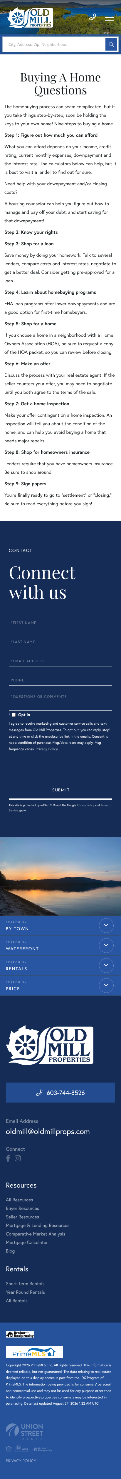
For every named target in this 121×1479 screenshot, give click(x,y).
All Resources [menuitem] (19, 1200)
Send (60, 791)
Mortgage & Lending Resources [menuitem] (37, 1225)
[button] (111, 44)
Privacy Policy (47, 749)
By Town (17, 929)
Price (13, 989)
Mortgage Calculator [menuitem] (27, 1242)
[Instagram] (18, 1158)
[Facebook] (8, 1158)
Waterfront (22, 949)
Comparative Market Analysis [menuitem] (35, 1234)
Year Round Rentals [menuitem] (25, 1292)
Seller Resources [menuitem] (22, 1217)
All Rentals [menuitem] (17, 1301)
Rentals (16, 969)
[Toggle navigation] (109, 18)
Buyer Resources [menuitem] (22, 1208)
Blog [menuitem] (10, 1251)
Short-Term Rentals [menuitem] (25, 1283)
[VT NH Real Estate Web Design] (60, 1431)
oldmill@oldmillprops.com (48, 1131)
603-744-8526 (66, 1092)
